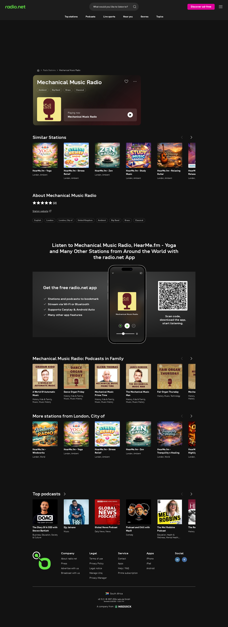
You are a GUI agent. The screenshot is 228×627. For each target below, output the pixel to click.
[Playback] (130, 114)
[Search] (135, 7)
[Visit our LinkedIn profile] (177, 559)
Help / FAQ (123, 568)
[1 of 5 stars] (34, 203)
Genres (144, 17)
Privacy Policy (96, 563)
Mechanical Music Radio (82, 117)
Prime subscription (128, 573)
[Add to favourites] (126, 81)
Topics (159, 17)
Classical (80, 90)
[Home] (38, 70)
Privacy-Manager (98, 578)
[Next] (191, 136)
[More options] (135, 81)
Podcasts (90, 17)
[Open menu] (221, 7)
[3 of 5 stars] (42, 203)
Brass (68, 90)
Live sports (109, 17)
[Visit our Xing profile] (184, 559)
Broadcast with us (70, 573)
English (37, 220)
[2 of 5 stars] (38, 203)
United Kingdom (85, 220)
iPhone (150, 559)
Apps (120, 563)
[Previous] (182, 136)
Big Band (56, 90)
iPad (149, 563)
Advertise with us (70, 568)
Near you (128, 17)
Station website (40, 211)
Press (64, 563)
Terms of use (96, 559)
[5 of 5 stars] (50, 203)
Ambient (43, 90)
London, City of (65, 220)
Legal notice (95, 568)
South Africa (116, 594)
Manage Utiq (95, 573)
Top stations (71, 17)
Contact (122, 559)
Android (151, 568)
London (49, 220)
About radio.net (69, 559)
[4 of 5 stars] (46, 203)
